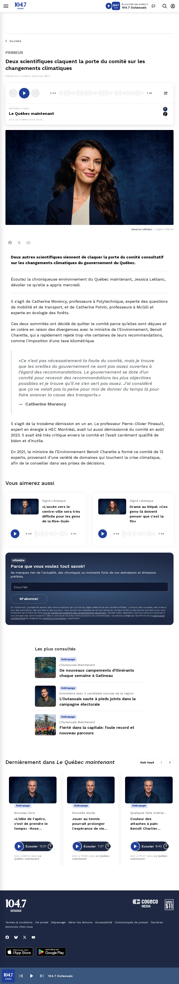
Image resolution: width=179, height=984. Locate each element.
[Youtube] (33, 937)
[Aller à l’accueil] (20, 8)
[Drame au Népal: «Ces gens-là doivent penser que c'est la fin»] (112, 506)
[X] (24, 937)
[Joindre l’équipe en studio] (153, 6)
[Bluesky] (16, 937)
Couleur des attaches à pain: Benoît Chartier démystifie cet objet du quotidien (148, 824)
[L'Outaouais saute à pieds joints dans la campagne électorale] (45, 696)
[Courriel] (28, 242)
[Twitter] (19, 242)
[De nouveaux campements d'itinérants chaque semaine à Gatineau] (45, 667)
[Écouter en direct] (108, 5)
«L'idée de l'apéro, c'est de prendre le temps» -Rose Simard (31, 824)
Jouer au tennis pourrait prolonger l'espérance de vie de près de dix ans (88, 824)
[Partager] (166, 93)
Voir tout (147, 762)
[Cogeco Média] (145, 906)
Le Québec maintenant (31, 113)
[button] (21, 976)
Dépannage (58, 922)
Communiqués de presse (131, 922)
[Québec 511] (169, 909)
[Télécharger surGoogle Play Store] (51, 952)
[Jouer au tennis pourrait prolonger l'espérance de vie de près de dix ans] (91, 790)
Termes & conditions (19, 922)
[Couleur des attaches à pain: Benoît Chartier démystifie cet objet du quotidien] (149, 790)
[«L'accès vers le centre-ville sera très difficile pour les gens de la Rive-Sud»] (25, 506)
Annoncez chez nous (19, 926)
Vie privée (41, 922)
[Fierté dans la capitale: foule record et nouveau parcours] (45, 724)
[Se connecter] (173, 6)
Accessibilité (103, 922)
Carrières (157, 922)
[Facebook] (10, 242)
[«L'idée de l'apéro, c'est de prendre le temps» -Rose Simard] (33, 790)
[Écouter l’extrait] (24, 93)
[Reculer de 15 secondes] (13, 93)
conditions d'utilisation (54, 618)
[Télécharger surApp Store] (19, 952)
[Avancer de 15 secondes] (35, 93)
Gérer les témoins (80, 922)
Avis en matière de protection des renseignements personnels (74, 613)
